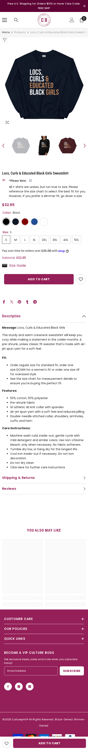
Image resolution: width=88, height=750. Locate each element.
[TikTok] (30, 686)
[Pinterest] (19, 302)
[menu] (4, 20)
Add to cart (39, 279)
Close (84, 6)
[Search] (16, 20)
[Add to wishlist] (81, 279)
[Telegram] (35, 302)
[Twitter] (12, 302)
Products (20, 32)
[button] (3, 146)
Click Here (17, 467)
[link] (22, 597)
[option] (44, 85)
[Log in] (72, 20)
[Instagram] (19, 686)
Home (6, 32)
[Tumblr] (27, 302)
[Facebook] (4, 302)
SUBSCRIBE (72, 671)
